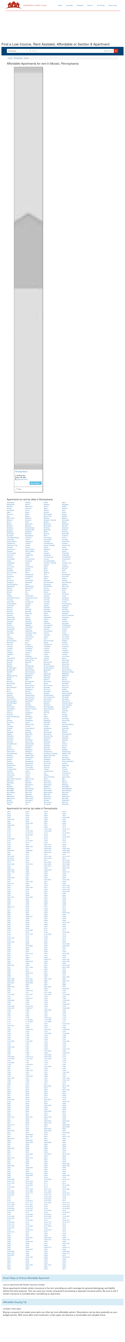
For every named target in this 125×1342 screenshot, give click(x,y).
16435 (27, 957)
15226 (27, 870)
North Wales (66, 707)
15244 (64, 878)
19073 (9, 1171)
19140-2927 (29, 1216)
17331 (9, 1035)
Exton (27, 594)
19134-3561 (29, 1210)
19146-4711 (47, 1224)
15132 (46, 837)
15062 (27, 821)
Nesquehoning (29, 695)
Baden (27, 514)
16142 (27, 936)
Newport (27, 703)
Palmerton (10, 715)
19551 (9, 1263)
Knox (26, 643)
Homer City (10, 627)
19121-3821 (10, 1191)
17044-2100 (10, 1006)
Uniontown (10, 777)
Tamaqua (10, 767)
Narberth (46, 693)
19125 (27, 1197)
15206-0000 (47, 848)
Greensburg (66, 611)
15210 (27, 854)
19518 (27, 1259)
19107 (64, 1181)
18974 (64, 1148)
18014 (9, 1086)
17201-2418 (66, 1024)
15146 (46, 843)
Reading (27, 730)
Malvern (46, 660)
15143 (9, 843)
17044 (46, 1004)
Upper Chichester (49, 777)
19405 (27, 1245)
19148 (64, 1226)
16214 (64, 940)
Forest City (65, 600)
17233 (46, 1025)
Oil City (27, 711)
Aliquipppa (65, 504)
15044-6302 (66, 817)
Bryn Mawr (10, 536)
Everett (46, 592)
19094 (46, 1175)
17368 (46, 1039)
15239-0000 (10, 878)
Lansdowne (28, 648)
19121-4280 (29, 1191)
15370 (46, 885)
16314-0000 (66, 944)
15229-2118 (66, 872)
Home (10, 58)
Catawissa (47, 541)
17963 (9, 1082)
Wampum (28, 781)
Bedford (64, 516)
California (65, 536)
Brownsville (65, 534)
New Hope (65, 699)
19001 (9, 1150)
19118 (27, 1187)
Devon (27, 573)
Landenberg (29, 646)
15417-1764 (66, 887)
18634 (9, 1129)
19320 (46, 1234)
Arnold (27, 510)
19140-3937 (66, 1216)
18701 (27, 1133)
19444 (46, 1249)
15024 (9, 815)
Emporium (47, 590)
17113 (27, 1024)
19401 (46, 1243)
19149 (27, 1228)
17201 (46, 1024)
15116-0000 (66, 833)
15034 (27, 817)
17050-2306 (47, 1010)
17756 (9, 1064)
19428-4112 (66, 1247)
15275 (9, 880)
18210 (27, 1103)
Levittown (47, 652)
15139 (46, 841)
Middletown (28, 676)
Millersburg (28, 678)
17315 (46, 1031)
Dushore (64, 580)
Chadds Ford (11, 543)
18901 (64, 1142)
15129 (9, 837)
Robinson (28, 736)
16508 (64, 963)
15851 (27, 913)
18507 (9, 1123)
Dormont (9, 574)
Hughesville (28, 631)
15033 (9, 817)
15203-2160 (47, 846)
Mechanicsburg (30, 672)
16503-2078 (29, 961)
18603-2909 (66, 1125)
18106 (9, 1101)
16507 (46, 963)
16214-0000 (10, 942)
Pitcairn (27, 722)
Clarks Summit (29, 549)
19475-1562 (29, 1257)
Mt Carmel (65, 687)
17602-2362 (47, 1055)
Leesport (46, 650)
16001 (46, 922)
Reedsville (10, 732)
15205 (9, 848)
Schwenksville (29, 744)
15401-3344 (29, 887)
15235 (64, 874)
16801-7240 (47, 979)
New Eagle (65, 697)
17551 (27, 1049)
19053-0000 (29, 1168)
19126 (64, 1197)
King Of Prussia (48, 641)
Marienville (65, 662)
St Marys (9, 759)
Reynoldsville (48, 732)
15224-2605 (10, 870)
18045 (27, 1092)
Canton (64, 537)
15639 (27, 901)
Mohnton (46, 680)
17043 (27, 1004)
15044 (46, 817)
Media (46, 672)
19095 (9, 1177)
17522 (46, 1045)
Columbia (10, 557)
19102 (46, 1177)
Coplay (9, 561)
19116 (46, 1185)
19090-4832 (29, 1175)
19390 (27, 1243)
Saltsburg (65, 740)
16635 (27, 971)
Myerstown (65, 691)
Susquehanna (11, 765)
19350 (64, 1238)
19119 (46, 1187)
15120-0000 (29, 835)
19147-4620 (29, 1226)
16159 (9, 940)
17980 (9, 1084)
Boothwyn (47, 528)
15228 (27, 872)
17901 (64, 1076)
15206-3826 (66, 850)
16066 (27, 928)
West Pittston (11, 792)
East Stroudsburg (12, 584)
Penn (8, 718)
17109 (64, 1020)
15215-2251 (10, 860)
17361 (9, 1039)
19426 (9, 1247)
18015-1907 (66, 1086)
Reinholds (28, 732)
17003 (46, 990)
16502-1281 (66, 959)
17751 (27, 1062)
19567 (64, 1263)
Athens (27, 512)
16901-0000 (47, 987)
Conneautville (66, 557)
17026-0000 (10, 1000)
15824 (27, 911)
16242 (9, 944)
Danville (27, 569)
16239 (64, 942)
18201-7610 (66, 1101)
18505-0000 (47, 1121)
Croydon (64, 565)
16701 (64, 975)
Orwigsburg (28, 713)
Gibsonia (9, 608)
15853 (46, 913)
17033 (9, 1002)
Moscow (9, 685)
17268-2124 (29, 1029)
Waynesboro (29, 785)
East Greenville (48, 582)
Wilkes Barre (11, 796)
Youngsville (47, 804)
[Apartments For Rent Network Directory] (26, 3)
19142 (64, 1218)
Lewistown (10, 654)
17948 (27, 1080)
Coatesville (65, 553)
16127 (9, 934)
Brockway (65, 532)
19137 (27, 1212)
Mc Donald (65, 666)
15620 (9, 899)
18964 (64, 1146)
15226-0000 (47, 870)
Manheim (10, 662)
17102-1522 (47, 1018)
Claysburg (47, 549)
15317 (46, 882)
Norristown (47, 705)
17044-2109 (29, 1006)
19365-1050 (29, 1241)
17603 (64, 1055)
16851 (46, 985)
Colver (27, 557)
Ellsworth (9, 588)
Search (60, 5)
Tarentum (47, 767)
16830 (64, 983)
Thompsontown (11, 769)
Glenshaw (65, 609)
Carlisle (27, 539)
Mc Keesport (29, 668)
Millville (9, 680)
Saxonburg (47, 742)
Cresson (46, 565)
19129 (64, 1199)
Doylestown (10, 576)
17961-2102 (66, 1080)
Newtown (46, 703)
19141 (27, 1218)
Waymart (65, 783)
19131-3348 (10, 1205)
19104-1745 (10, 1181)
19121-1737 (47, 1189)
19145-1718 (66, 1222)
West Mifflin (10, 790)
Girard (27, 608)
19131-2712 (66, 1203)
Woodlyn (46, 800)
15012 (9, 813)
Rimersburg (47, 734)
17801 (64, 1064)
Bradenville (47, 530)
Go (116, 51)
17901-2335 (10, 1078)
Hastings (28, 619)
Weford (27, 787)
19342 (46, 1236)
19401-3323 (66, 1243)
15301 (27, 880)
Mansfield (28, 662)
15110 (9, 833)
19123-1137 (47, 1195)
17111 (64, 1022)
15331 (46, 883)
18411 (27, 1113)
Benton (9, 522)
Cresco (27, 565)
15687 (27, 907)
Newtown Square (67, 703)
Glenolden (47, 609)
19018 (46, 1156)
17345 (64, 1035)
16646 (64, 971)
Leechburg (28, 650)
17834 (64, 1068)
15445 (9, 891)
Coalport (46, 553)
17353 (46, 1037)
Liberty (27, 654)
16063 (9, 928)
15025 (27, 815)
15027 (64, 815)
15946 (46, 920)
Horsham (46, 629)
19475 (9, 1257)
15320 (64, 882)
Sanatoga (10, 742)
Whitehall (65, 794)
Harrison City (11, 619)
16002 (9, 924)
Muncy (9, 691)
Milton (27, 680)
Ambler (64, 506)
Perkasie (9, 720)
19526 (9, 1261)
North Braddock (30, 707)
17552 (46, 1049)
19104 (27, 1179)
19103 (64, 1177)
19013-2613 (47, 1154)
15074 (46, 825)
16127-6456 (47, 934)
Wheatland (28, 794)
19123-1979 (66, 1195)
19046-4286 (10, 1166)
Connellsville (11, 559)
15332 (64, 883)
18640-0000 (47, 1129)
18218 (46, 1103)
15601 (64, 895)
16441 (64, 957)
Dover (45, 574)
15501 (46, 891)
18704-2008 (29, 1134)
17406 (46, 1043)
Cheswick (10, 547)
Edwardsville (11, 586)
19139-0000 (29, 1214)
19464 (46, 1253)
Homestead (28, 627)
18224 (9, 1105)
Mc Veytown (66, 668)
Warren (64, 781)
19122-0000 (10, 1193)
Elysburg (64, 588)
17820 (64, 1066)
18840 (46, 1140)
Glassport (65, 608)
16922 (9, 989)
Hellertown (47, 623)
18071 (9, 1096)
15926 (64, 917)
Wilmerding (47, 798)
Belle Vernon (11, 518)
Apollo (46, 508)
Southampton (29, 757)
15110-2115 (29, 833)
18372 (64, 1111)
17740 (46, 1061)
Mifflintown (65, 676)
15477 (27, 891)
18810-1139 (66, 1136)
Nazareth (9, 695)
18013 (64, 1084)
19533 (46, 1261)
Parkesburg (28, 717)
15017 (27, 813)
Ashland (46, 510)
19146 (27, 1224)
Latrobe (64, 648)
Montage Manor (21, 471)
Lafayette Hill (48, 645)
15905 (9, 917)
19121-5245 (47, 1191)
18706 (46, 1134)
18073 (27, 1096)
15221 (27, 866)
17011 (27, 992)
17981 (27, 1084)
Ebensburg (47, 584)
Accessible (69, 5)
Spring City (47, 757)
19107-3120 (10, 1183)
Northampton (11, 709)
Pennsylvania (18, 58)
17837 (9, 1070)
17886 (46, 1076)
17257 (46, 1027)
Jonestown (28, 639)
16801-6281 (29, 979)
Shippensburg (66, 752)
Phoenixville (65, 720)
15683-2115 (10, 907)
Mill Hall (9, 678)
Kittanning (10, 643)
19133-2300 (10, 1208)
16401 (27, 952)
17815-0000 (47, 1066)
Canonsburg (47, 537)
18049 (46, 1092)
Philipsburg (47, 720)
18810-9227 (10, 1138)
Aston (64, 510)
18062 (27, 1094)
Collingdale (65, 555)
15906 (46, 917)
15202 (64, 845)
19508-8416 (66, 1257)
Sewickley (28, 748)
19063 (27, 1169)
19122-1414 (29, 1193)
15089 (27, 827)
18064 (46, 1094)
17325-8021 (66, 1033)
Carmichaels (47, 539)
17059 (64, 1012)
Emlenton (10, 590)
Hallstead (65, 613)
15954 (9, 922)
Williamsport (66, 796)
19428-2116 (47, 1247)
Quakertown (47, 728)
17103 (64, 1018)
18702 (46, 1133)
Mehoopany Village (68, 672)
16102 (64, 928)
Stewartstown (29, 761)
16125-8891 (66, 932)
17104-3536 (47, 1020)
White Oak (47, 794)
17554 (9, 1051)
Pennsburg (65, 718)
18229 (27, 1105)
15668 (64, 903)
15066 (9, 823)
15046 (27, 819)
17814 (9, 1066)
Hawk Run (28, 621)
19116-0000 (66, 1185)
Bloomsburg (47, 526)
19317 (27, 1234)
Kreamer (64, 643)
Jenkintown (65, 635)
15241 (27, 878)
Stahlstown (47, 759)
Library (46, 654)
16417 (27, 955)
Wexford (9, 794)
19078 (27, 1171)
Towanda (65, 771)
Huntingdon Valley (30, 633)
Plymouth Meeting (67, 724)
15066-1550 (29, 823)
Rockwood (10, 738)
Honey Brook (66, 627)
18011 (46, 1084)
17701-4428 (47, 1059)
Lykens (64, 658)
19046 (46, 1164)
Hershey (9, 625)
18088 (9, 1097)
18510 (27, 1125)
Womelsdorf (29, 800)
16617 (27, 969)
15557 (9, 895)
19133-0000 (66, 1206)
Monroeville (47, 681)
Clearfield (10, 551)
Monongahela (29, 681)
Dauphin (64, 569)
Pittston (64, 722)
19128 (27, 1199)
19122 (64, 1191)
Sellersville (47, 746)
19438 (9, 1249)
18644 (27, 1131)
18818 (27, 1138)
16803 (64, 979)
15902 (46, 915)
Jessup (46, 637)
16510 (46, 965)
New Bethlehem (49, 695)
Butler (45, 536)
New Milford (29, 701)
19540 (64, 1261)
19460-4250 (10, 1253)
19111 (46, 1183)
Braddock (10, 530)
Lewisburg (65, 652)
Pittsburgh (47, 722)
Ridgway (9, 734)
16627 (64, 969)
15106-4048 (47, 831)
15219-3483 (10, 864)
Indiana (64, 633)
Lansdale (9, 648)
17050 (27, 1010)
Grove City (28, 613)
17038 (64, 1002)
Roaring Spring (66, 734)
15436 (46, 889)
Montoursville (11, 683)
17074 (64, 1014)
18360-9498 (47, 1111)
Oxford (64, 713)
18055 (9, 1094)
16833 (9, 985)
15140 (64, 841)
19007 (27, 1152)
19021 (46, 1158)
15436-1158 (66, 889)
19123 (27, 1195)
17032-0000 (66, 1000)
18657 (9, 1133)
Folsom (27, 600)
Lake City (65, 645)
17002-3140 (29, 990)
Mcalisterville (11, 670)
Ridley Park (28, 734)
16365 (46, 950)
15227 (64, 870)
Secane (9, 746)
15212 (64, 854)
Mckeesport (47, 670)
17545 (46, 1047)
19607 (64, 1267)
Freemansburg (66, 604)
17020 (64, 996)
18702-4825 (66, 1133)
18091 (27, 1097)
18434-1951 (29, 1117)
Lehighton (10, 652)
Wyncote (28, 802)
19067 (46, 1169)
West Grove (47, 788)
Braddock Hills (29, 530)
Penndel (46, 718)
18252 (64, 1107)
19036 (46, 1162)
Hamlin (27, 615)
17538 (64, 1045)
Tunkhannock (66, 773)
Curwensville (29, 567)
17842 (46, 1070)
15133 (27, 839)
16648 (9, 973)
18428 (9, 1115)
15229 (46, 872)
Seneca (64, 746)
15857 (9, 915)
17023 (46, 998)
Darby (45, 569)
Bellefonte (28, 518)
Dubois (64, 578)
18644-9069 (47, 1131)
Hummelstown (48, 631)
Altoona (46, 506)
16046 (64, 924)
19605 (27, 1267)
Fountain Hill (29, 602)
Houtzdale (10, 631)
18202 (9, 1103)
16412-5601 (66, 953)
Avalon (64, 512)
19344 (64, 1236)
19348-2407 (29, 1238)
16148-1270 (10, 938)
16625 (46, 969)
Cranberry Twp (66, 563)
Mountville (47, 687)
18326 (46, 1109)
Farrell (64, 596)
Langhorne (65, 646)
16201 (46, 940)
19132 (46, 1205)
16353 (9, 950)
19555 (27, 1263)
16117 (64, 930)
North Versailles (67, 705)
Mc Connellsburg (49, 666)
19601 (9, 1265)
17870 (64, 1074)
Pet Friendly (101, 5)
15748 (46, 909)
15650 (9, 903)
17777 (46, 1064)
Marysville (47, 664)
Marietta (9, 664)
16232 (46, 942)
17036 (46, 1002)
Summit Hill (47, 763)
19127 (9, 1199)
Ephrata (9, 592)
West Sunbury (48, 792)
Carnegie (65, 539)
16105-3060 (29, 930)
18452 (27, 1119)
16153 (46, 938)
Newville (9, 705)
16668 (9, 975)
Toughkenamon (48, 771)
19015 (27, 1156)
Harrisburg (65, 617)
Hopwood (28, 629)
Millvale (64, 678)
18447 (9, 1119)
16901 (27, 987)
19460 (46, 1251)
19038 (64, 1162)
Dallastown (65, 567)
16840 (27, 985)
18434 (64, 1115)
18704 (9, 1134)
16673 (27, 975)
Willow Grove (11, 798)
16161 (27, 940)
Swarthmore (29, 765)
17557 (27, 1051)
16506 (27, 963)
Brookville (28, 534)
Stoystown (10, 763)
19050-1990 (66, 1166)
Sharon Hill (10, 750)
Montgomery (66, 681)
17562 (64, 1051)
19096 (27, 1177)
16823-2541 (10, 983)
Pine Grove (10, 722)
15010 (64, 811)
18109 (27, 1101)
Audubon (46, 512)
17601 (9, 1055)
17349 (9, 1037)
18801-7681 (29, 1136)
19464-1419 (66, 1253)
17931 (46, 1078)
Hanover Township (68, 615)
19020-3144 (29, 1158)
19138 (46, 1212)
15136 (64, 839)
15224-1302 (66, 868)
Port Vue (28, 726)
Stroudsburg (29, 763)
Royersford (47, 738)
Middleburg (65, 674)
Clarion (64, 547)
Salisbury (46, 740)
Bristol (46, 532)
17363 (27, 1039)
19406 (46, 1245)
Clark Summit (11, 549)
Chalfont (27, 543)
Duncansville (29, 580)
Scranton (65, 744)
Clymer (64, 551)
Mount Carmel (29, 685)
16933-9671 (66, 989)
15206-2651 (29, 850)
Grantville (28, 611)
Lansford (46, 648)
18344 (9, 1111)
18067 (64, 1094)
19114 (64, 1183)
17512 (9, 1045)
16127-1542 (29, 934)
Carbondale (10, 539)
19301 (46, 1232)
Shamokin (47, 748)
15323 (27, 883)
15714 (64, 907)
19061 (9, 1169)
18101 (46, 1097)
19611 (64, 1269)
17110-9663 (47, 1022)
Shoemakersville (12, 753)
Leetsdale (65, 650)
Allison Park (29, 506)
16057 (46, 926)
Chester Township (49, 545)
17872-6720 (29, 1076)
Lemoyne (28, 652)
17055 (27, 1012)
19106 (46, 1181)
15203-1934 (29, 846)
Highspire (28, 625)
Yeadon (9, 804)
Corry (64, 561)
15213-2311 (10, 858)
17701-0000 (10, 1059)
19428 (27, 1247)
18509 (64, 1123)
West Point (28, 792)
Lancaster (10, 646)
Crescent (9, 565)
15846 (9, 913)
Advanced (109, 51)
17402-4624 (66, 1041)
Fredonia (28, 604)
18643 (64, 1129)
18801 (9, 1136)
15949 (64, 920)
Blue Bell (64, 526)
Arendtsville (10, 510)
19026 (27, 1160)
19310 (64, 1232)
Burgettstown (29, 536)
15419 (9, 889)
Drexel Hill (65, 576)
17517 (27, 1045)
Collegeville (47, 555)
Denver (46, 571)
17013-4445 (47, 994)
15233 (27, 874)
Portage (46, 726)
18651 (64, 1131)
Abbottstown (10, 502)
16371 (64, 950)
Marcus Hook (48, 662)
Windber (9, 800)
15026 (46, 815)
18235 (9, 1107)
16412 (46, 953)
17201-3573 (10, 1025)
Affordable (80, 5)
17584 (46, 1053)
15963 (27, 922)
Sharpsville (47, 750)
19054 (46, 1168)
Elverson (46, 588)
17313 (27, 1031)
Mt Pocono (47, 689)
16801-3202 (10, 979)
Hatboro (46, 619)
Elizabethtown (29, 586)
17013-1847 (29, 994)
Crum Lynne (10, 567)
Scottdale (47, 744)
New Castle (10, 697)
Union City (65, 775)
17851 (46, 1072)
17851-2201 (66, 1072)
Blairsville (28, 526)
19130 (9, 1201)
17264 (64, 1027)
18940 (46, 1144)
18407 (9, 1113)
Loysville (46, 658)
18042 (9, 1092)
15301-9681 (66, 880)
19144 (46, 1220)
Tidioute (46, 769)
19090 (9, 1175)
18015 (27, 1086)
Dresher (46, 576)
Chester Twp (66, 545)
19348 (9, 1238)
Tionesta (64, 769)
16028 (46, 924)
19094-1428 (66, 1175)
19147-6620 (47, 1226)
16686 (46, 975)
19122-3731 (66, 1193)
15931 (46, 918)
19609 (27, 1269)
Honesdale (47, 627)
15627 (46, 899)
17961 (46, 1080)
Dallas (46, 567)
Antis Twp (28, 508)
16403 (46, 952)
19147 (64, 1224)
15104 (27, 829)
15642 (46, 901)
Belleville (46, 518)
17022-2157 (29, 998)
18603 (46, 1125)
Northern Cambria (30, 709)
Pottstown (65, 726)
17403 (9, 1043)
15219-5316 (29, 864)
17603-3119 (29, 1057)
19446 (64, 1249)
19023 (64, 1158)
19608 (9, 1269)
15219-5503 (47, 864)
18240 (27, 1107)
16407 (9, 953)
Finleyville (47, 598)
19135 (64, 1210)
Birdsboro (10, 526)
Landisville (47, 646)
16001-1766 (66, 922)
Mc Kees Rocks (11, 668)
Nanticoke (10, 693)
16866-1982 (10, 987)
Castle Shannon (12, 541)
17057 (46, 1012)
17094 (64, 1016)
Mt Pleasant (29, 689)
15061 (9, 821)
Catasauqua (29, 541)
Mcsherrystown (66, 670)
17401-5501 (29, 1041)
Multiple (64, 689)
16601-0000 (66, 967)
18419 (46, 1113)
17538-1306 (10, 1047)
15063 (46, 821)
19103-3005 (10, 1179)
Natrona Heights (67, 693)
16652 (64, 973)
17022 (9, 998)
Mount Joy (65, 685)
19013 (9, 1154)
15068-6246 (10, 825)
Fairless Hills (29, 596)
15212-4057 (10, 856)
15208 (27, 852)
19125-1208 (47, 1197)
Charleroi (65, 543)
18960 (46, 1146)
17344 (46, 1035)
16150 (27, 938)
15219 (27, 862)
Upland (27, 777)
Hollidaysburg (66, 625)
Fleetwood (65, 598)
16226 (27, 942)
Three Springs (29, 769)
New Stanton (66, 701)
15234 (46, 874)
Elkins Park (65, 586)
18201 (46, 1101)
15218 (9, 862)
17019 (46, 996)
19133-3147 (29, 1208)
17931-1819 (66, 1078)
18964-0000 (10, 1148)
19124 (9, 1197)
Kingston (64, 641)
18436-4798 (47, 1117)
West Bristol (10, 788)
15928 (27, 918)
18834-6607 (29, 1140)
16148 (64, 936)
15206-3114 (47, 850)
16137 (9, 936)
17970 (27, 1082)
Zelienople (65, 804)
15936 (64, 918)
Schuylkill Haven (12, 744)
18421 (64, 1113)
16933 (46, 989)
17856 (9, 1074)
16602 (9, 969)
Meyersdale (47, 674)
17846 (9, 1072)
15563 (46, 895)
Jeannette (47, 635)
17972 (46, 1082)
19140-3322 (47, 1216)
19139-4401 (47, 1214)
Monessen (10, 681)
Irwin (8, 635)
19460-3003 (66, 1251)
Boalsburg (10, 528)
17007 (9, 992)
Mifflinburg (47, 676)
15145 (27, 843)
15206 (27, 848)
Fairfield (9, 596)
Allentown (10, 506)
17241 (9, 1027)
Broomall (46, 534)
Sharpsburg (29, 750)
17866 (46, 1074)
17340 (27, 1035)
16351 (64, 948)
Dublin (46, 578)
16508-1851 (10, 965)
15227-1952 (10, 872)
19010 (64, 1152)
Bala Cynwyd (48, 514)
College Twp (29, 555)
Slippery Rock (29, 755)
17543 (27, 1047)
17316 (64, 1031)
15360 (27, 885)
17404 (27, 1043)
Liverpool (46, 656)
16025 (27, 924)
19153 (64, 1230)
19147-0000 (10, 1226)
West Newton (48, 790)
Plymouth (47, 724)
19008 (46, 1152)
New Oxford (47, 701)
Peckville (64, 717)
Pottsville (9, 728)
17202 (27, 1025)
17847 (27, 1072)
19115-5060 (29, 1185)
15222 (9, 868)
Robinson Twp (48, 736)
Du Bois (27, 578)
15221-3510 (47, 866)
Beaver (27, 516)
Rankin (9, 730)
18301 (27, 1109)
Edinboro (65, 584)
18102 (64, 1097)
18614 (27, 1127)
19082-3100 (29, 1173)
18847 (64, 1140)
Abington (28, 502)
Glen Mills (28, 609)
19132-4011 (10, 1206)
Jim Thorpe (65, 637)
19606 (46, 1267)
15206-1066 (66, 848)
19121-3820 (66, 1189)
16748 (27, 977)
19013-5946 (66, 1154)
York (26, 804)
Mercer (9, 674)
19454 (27, 1251)
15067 (46, 823)
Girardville (47, 608)
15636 (9, 901)
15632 (64, 899)
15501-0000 (66, 891)
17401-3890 (10, 1041)
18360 (27, 1111)
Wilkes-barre (29, 796)
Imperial (46, 633)
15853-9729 (66, 913)
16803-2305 (29, 981)
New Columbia (29, 697)
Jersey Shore (29, 637)
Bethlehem (65, 524)
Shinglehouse (48, 752)
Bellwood (9, 520)
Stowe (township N (68, 761)
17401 (64, 1039)
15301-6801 (47, 880)
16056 (27, 926)
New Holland (48, 699)
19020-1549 (10, 1158)
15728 (27, 909)
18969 (46, 1148)
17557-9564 (47, 1051)
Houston (64, 629)
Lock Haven (65, 656)
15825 (46, 911)
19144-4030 (10, 1222)
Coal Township (11, 553)
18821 (46, 1138)
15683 (64, 905)
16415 (9, 955)
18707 (64, 1134)
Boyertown (65, 528)
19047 (27, 1166)
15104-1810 (66, 829)
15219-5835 (66, 864)
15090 (46, 827)
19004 (64, 1150)
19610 (46, 1269)
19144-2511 (66, 1220)
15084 (9, 827)
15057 (64, 819)
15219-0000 (47, 862)
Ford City (46, 600)
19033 (27, 1162)
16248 (27, 944)
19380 (64, 1241)
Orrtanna (9, 713)
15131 (27, 837)
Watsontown (47, 783)
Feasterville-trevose (31, 598)
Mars (26, 664)
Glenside (9, 611)
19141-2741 (47, 1218)
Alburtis (27, 504)
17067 (27, 1014)
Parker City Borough (13, 717)
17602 (27, 1055)
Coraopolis (28, 561)
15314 (9, 882)
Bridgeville (28, 532)
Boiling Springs (29, 528)
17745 (64, 1061)
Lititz (8, 656)
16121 (9, 932)
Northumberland (49, 709)
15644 (64, 901)
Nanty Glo (28, 693)
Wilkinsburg (47, 796)
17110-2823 (29, 1022)
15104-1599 (47, 829)
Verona (46, 779)
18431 (27, 1115)
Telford (64, 767)
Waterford (28, 783)
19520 (46, 1259)
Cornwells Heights (49, 561)
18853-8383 (47, 1142)
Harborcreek (11, 617)
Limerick (64, 654)
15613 (46, 897)
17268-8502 (66, 1029)
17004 (64, 990)
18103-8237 (47, 1099)
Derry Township (12, 573)
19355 (9, 1240)
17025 (64, 998)
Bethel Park (28, 524)
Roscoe (27, 738)
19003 (46, 1150)
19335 (9, 1236)
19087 (64, 1173)
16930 (27, 989)
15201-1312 (47, 845)
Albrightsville (11, 504)
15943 (9, 920)
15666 (46, 903)
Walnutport (10, 781)
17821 (9, 1068)
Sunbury (64, 763)
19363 (27, 1240)
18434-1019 (10, 1117)
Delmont (27, 571)
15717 (9, 909)
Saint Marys (29, 740)
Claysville (65, 549)
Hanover (46, 615)
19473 (64, 1255)
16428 (9, 957)
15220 (9, 866)
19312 (9, 1234)
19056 (64, 1168)
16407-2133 (29, 953)
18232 (64, 1105)
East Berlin (10, 582)
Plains (9, 724)
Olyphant (46, 711)
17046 (64, 1006)
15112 (46, 833)
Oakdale (64, 709)
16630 (9, 971)
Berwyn (64, 522)
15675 (27, 905)
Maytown (9, 666)
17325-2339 (47, 1033)
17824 (27, 1068)
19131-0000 (10, 1203)
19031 (9, 1162)
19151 (64, 1228)
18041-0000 (66, 1090)
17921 (27, 1078)
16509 (27, 965)
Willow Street (29, 798)
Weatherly (65, 785)
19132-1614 (66, 1205)
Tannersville (29, 767)
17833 (46, 1068)
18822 (64, 1138)
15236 (9, 876)
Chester (27, 545)
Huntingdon (10, 633)
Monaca (64, 680)
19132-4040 (29, 1206)
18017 (9, 1088)
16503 (9, 961)
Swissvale (47, 765)
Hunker (64, 631)
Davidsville (10, 571)
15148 (9, 845)
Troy (45, 773)
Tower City (10, 773)
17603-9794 (47, 1057)
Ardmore (64, 508)
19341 (27, 1236)
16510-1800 (66, 965)
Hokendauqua (48, 625)
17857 (27, 1074)
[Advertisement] (62, 25)
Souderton (10, 757)
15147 (64, 843)
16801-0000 (66, 977)
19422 (64, 1245)
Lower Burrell (11, 658)
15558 (27, 895)
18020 (46, 1088)
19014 (9, 1156)
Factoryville (47, 594)
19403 (9, 1245)
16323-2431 (66, 946)
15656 (27, 903)
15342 (9, 885)
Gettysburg (65, 606)
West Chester (29, 788)
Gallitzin (46, 606)
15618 (64, 897)
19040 (9, 1164)
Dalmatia (9, 569)
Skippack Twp (66, 753)
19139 (9, 1214)
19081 (64, 1171)
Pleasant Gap (29, 724)
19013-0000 (29, 1154)
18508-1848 (47, 1123)
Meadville (10, 672)
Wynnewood (47, 802)
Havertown (10, 621)
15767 (64, 909)
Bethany (9, 524)
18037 (27, 1090)
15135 (46, 839)
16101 (46, 928)
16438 (46, 957)
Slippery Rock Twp (49, 755)
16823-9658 (29, 983)
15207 (9, 852)
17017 (27, 996)
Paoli (45, 715)
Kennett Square (12, 641)
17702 (64, 1059)
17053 (9, 1012)
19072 (64, 1169)
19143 (9, 1220)
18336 (64, 1109)
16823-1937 (66, 981)
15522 (9, 893)
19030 (64, 1160)
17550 (9, 1049)
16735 (9, 977)
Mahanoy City (29, 660)
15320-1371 (10, 883)
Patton (46, 717)
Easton (27, 584)
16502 (27, 959)
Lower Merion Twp (31, 658)
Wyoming (65, 802)
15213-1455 (66, 856)
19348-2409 (47, 1238)
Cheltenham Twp (12, 545)
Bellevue (64, 518)
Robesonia (10, 736)
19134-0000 (66, 1208)
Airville (46, 502)
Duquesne (47, 580)
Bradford (64, 530)
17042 (9, 1004)
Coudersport (11, 563)
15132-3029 (10, 839)
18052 (64, 1092)
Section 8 (90, 5)
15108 (64, 831)
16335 (9, 948)
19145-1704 (47, 1222)
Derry (64, 571)
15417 (46, 887)
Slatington (10, 755)
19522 (64, 1259)
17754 (64, 1062)
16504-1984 (66, 961)
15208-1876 (66, 852)
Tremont (27, 773)
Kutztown (28, 645)
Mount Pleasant (12, 687)
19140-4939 (10, 1218)
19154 (27, 1232)
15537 (46, 893)
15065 (64, 821)
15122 (46, 835)
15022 (64, 813)
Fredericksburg (11, 604)
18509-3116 (10, 1125)
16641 (46, 971)
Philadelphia (29, 720)
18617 (46, 1127)
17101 (9, 1018)
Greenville (10, 613)
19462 (27, 1253)
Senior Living (113, 5)
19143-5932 (29, 1220)
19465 (27, 1255)
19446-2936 (10, 1251)
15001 (9, 811)
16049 (9, 926)
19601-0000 (29, 1265)
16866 (64, 985)
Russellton (65, 738)
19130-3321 (47, 1201)
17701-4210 (29, 1059)
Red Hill (46, 730)
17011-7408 (47, 992)
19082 (9, 1173)
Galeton (27, 606)
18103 (27, 1099)
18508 (27, 1123)
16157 (64, 938)
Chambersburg (48, 543)
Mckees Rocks (29, 670)
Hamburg (10, 615)
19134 (46, 1208)
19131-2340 (47, 1203)
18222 (64, 1103)
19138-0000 (66, 1212)
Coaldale (28, 553)
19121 (9, 1189)
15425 (27, 889)
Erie (26, 592)
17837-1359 (29, 1070)
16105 (9, 930)
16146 (46, 936)
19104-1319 (66, 1179)
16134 (64, 934)
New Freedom (29, 699)
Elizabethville (48, 586)
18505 (27, 1121)
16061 (64, 926)
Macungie (10, 660)
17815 (27, 1066)
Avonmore (10, 514)
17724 (9, 1061)
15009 (46, 811)
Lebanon (9, 650)
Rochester (65, 736)
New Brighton (66, 695)
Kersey (27, 641)
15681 (46, 905)
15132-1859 (66, 837)
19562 (46, 1263)
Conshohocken (30, 559)
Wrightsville (65, 800)
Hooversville (10, 629)
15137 (9, 841)
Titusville (9, 771)
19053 (9, 1168)
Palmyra (27, 715)
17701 (64, 1057)
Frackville (47, 602)
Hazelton (65, 621)
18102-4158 (10, 1099)
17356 (64, 1037)
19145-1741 (10, 1224)
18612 (9, 1127)
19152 (9, 1230)
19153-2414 (10, 1232)
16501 (9, 959)
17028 (27, 1000)
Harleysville (47, 617)
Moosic (46, 683)
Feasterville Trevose (13, 598)
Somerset (65, 755)
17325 (27, 1033)
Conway (46, 559)
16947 (9, 990)
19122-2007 (47, 1193)
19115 (9, 1185)
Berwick (46, 522)
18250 (46, 1107)
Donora (64, 573)
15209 (9, 854)
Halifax (46, 613)
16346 (27, 948)
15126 (64, 835)
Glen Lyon (10, 609)
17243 (27, 1027)
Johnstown (10, 639)
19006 (9, 1152)
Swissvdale (65, 765)
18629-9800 (66, 1127)
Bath (8, 516)
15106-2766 (29, 831)
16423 (64, 955)
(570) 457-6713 (22, 479)
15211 (46, 854)
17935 (9, 1080)
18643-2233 (10, 1131)
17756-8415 (29, 1064)
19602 (64, 1265)
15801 (9, 911)
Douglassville (29, 574)
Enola (64, 590)
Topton (27, 771)
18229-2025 (47, 1105)
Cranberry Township (50, 563)
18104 (64, 1099)
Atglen (9, 512)
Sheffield (64, 750)
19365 (9, 1241)
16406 (64, 952)
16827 (46, 983)
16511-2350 (29, 967)
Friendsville (10, 606)
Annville (9, 508)
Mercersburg (29, 674)
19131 (64, 1201)
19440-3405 (29, 1249)
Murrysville (47, 691)
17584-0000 (66, 1053)
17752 (46, 1062)
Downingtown (66, 574)
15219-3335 (66, 862)
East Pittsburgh (66, 582)
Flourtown (10, 600)
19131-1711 (29, 1203)
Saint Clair (10, 740)
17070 (46, 1014)
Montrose (28, 683)
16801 (46, 977)
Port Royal (10, 726)
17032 (46, 1000)
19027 (46, 1160)
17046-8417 (29, 1008)
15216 (27, 860)
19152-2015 (29, 1230)
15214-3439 (47, 858)
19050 (46, 1166)
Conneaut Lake (48, 557)
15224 (46, 868)
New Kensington (12, 701)
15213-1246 (47, 856)
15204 (64, 846)
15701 (46, 907)
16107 (46, 930)
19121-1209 (29, 1189)
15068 (64, 823)
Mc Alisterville (29, 666)
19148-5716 (10, 1228)
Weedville (10, 787)
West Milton (65, 787)
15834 (64, 911)
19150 (46, 1228)
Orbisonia (65, 711)
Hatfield (64, 619)
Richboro (65, 732)
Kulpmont (10, 645)
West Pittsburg (66, 790)
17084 (46, 1016)
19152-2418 (47, 1230)
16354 (27, 950)
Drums (9, 578)
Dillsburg (46, 573)
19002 (27, 1150)
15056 (46, 819)
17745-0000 (10, 1062)
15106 (9, 831)
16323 (46, 946)
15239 (64, 876)
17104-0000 (29, 1020)
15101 (64, 827)
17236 (64, 1025)
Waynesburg (47, 785)
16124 (27, 932)
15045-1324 (10, 819)
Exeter (64, 592)
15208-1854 (47, 852)
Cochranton (10, 555)
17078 (9, 1016)
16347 (46, 948)
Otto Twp (46, 713)
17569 (27, 1053)
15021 (46, 813)
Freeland (46, 604)
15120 (9, 835)
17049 (9, 1010)
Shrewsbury (29, 753)
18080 (64, 1096)
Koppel (46, 643)
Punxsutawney (29, 728)
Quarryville (65, 728)
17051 (64, 1010)
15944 (27, 920)
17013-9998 (66, 994)
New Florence (11, 699)
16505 (9, 963)
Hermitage (65, 623)
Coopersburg (66, 559)
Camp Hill (28, 537)
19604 (9, 1267)
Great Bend (47, 611)
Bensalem (28, 520)
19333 (64, 1234)
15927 (9, 918)
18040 (46, 1090)
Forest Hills (10, 602)
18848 (9, 1142)
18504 (9, 1121)
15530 (27, 893)
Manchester (65, 660)
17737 (27, 1061)
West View (65, 792)
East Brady (28, 582)
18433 (46, 1115)
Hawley (46, 621)
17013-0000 (10, 994)
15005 (27, 811)
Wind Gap (65, 798)
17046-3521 (10, 1008)
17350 (27, 1037)
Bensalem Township (50, 520)
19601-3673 (47, 1265)
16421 (46, 955)
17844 (64, 1070)
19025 (9, 1160)
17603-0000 (10, 1057)
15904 (64, 915)
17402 (46, 1041)
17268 (9, 1029)
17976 (64, 1082)
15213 (27, 856)
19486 (46, 1257)
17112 (9, 1024)
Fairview (46, 596)
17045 (46, 1006)
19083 (46, 1173)
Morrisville (65, 683)
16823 (46, 981)
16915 (64, 987)
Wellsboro (47, 787)
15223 (27, 868)
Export (9, 594)
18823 (9, 1140)
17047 (46, 1008)
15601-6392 (29, 897)
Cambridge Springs (13, 537)
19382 (9, 1243)
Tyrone (27, 775)
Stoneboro (47, 761)
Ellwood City (29, 588)
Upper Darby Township (14, 779)
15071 (27, 825)
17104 (9, 1020)
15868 (27, 915)
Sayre (64, 742)
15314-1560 (29, 882)
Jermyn (9, 637)
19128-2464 (47, 1199)
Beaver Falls (47, 516)
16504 (46, 961)
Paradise (65, 715)
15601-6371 (10, 897)
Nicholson (28, 705)
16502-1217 (47, 959)
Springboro (65, 757)
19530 (27, 1261)
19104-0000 (47, 1179)
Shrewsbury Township (50, 753)
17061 (9, 1014)
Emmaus (28, 590)
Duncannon (10, 580)
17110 (9, 1022)
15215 (64, 858)
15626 (27, 899)
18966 (27, 1148)
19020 (64, 1156)
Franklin (64, 602)
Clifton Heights (29, 551)
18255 (9, 1109)
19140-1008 (10, 1216)
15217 (46, 860)
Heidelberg (28, 623)
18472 (46, 1119)
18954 (27, 1146)
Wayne (9, 785)
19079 (46, 1171)
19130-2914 (29, 1201)
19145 (27, 1222)
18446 (64, 1117)
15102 (9, 829)
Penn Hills (28, 718)
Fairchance (65, 594)
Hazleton (9, 623)
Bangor (64, 514)
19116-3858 (10, 1187)
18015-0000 (47, 1086)
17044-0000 (66, 1004)
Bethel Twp (47, 524)
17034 (27, 1002)
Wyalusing (10, 802)
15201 (27, 845)
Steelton (9, 761)
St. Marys (28, 759)
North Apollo (10, 707)
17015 (9, 996)
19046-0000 (66, 1164)
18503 (64, 1119)
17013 (64, 992)
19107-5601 (29, 1183)
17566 (9, 1053)
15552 (64, 893)
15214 (27, 858)
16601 (46, 967)
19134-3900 (47, 1210)
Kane (45, 639)
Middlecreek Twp (12, 676)
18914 (9, 1144)
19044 (27, 1164)
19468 (46, 1255)
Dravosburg (29, 576)
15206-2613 (10, 850)
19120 (64, 1187)
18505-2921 (66, 1121)
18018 (27, 1088)
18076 (46, 1096)
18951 (9, 1146)
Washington (10, 783)
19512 (9, 1259)
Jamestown (28, 635)
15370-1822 (66, 885)
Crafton (27, 563)
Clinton (46, 551)
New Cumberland (49, 697)
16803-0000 (10, 981)
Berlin (27, 522)
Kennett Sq (65, 639)
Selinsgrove (29, 746)
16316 (9, 946)
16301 (46, 944)
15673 (9, 905)
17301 (9, 1031)
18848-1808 (29, 1142)
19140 (64, 1214)
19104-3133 (29, 1181)
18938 (27, 1144)
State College (66, 759)
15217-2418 (66, 860)
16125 (46, 932)
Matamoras (65, 664)
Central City (65, 541)
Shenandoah (11, 752)
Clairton (46, 547)
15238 (46, 876)
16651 (46, 973)
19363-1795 (66, 1240)
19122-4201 (10, 1195)
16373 (9, 952)
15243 (46, 878)
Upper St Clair (29, 779)
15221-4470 (66, 866)
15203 (9, 846)
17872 (9, 1076)
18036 (9, 1090)
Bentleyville (65, 520)
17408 (64, 1043)
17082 (27, 1016)
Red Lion (65, 730)
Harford (27, 617)
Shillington (28, 752)
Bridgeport (10, 532)
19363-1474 (47, 1240)
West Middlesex (67, 788)
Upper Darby (66, 777)
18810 (46, 1136)
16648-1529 (29, 973)
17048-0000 (66, 1008)
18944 (64, 1144)
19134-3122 (10, 1210)
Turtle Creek (10, 775)
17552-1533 (66, 1049)
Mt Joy (9, 689)
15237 (27, 876)
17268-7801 (47, 1029)
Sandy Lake (29, 742)
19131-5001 (29, 1205)
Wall (63, 779)
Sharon (64, 748)
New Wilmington (12, 703)
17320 (9, 1033)
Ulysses (46, 775)
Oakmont (9, 711)
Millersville (47, 678)
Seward (9, 748)
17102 (27, 1018)
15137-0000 (29, 841)
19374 (46, 1241)
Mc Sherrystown (49, 668)
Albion (64, 502)
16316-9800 (29, 946)
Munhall (27, 691)
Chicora (27, 547)
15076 (64, 825)
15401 (9, 887)
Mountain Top (29, 687)
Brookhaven (10, 534)
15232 (9, 874)
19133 (46, 1206)
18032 (64, 1088)
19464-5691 (10, 1255)
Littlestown (28, 656)
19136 (9, 1212)
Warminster (47, 781)
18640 (27, 1129)
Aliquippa (46, 504)
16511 (9, 967)
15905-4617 (29, 917)
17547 (64, 1047)
